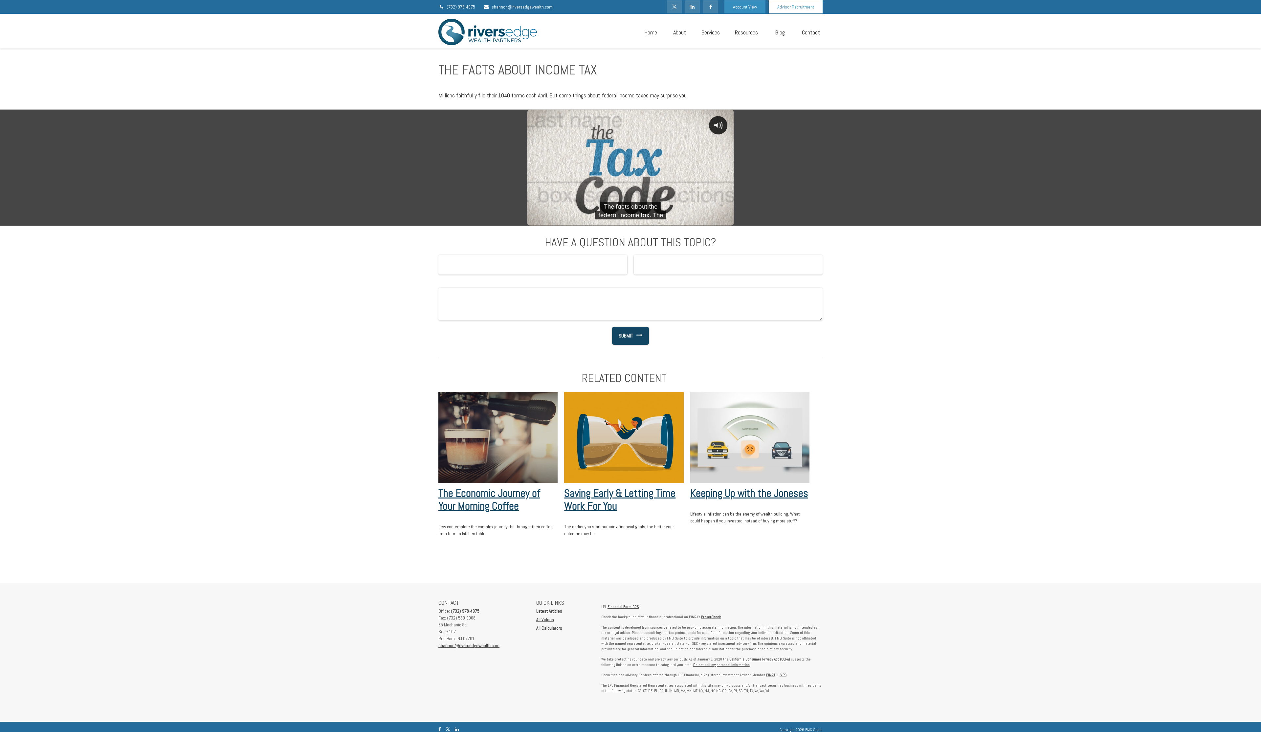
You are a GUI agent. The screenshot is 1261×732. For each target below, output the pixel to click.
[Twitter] (674, 6)
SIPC (783, 675)
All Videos (545, 619)
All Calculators (549, 628)
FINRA (770, 675)
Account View (745, 7)
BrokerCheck (711, 617)
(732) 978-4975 (461, 7)
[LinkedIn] (692, 6)
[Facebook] (710, 6)
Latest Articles (549, 611)
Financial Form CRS (623, 606)
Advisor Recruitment (795, 7)
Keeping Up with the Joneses (749, 493)
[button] (650, 32)
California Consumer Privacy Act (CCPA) (759, 659)
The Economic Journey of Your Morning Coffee (489, 499)
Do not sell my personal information (721, 664)
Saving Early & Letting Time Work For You (619, 499)
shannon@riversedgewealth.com (522, 7)
